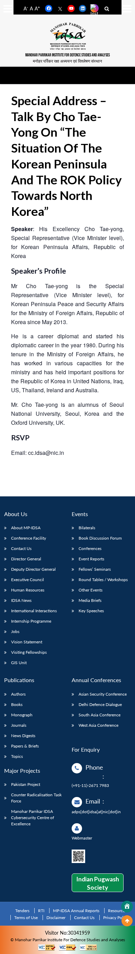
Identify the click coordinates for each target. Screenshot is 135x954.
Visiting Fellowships (29, 652)
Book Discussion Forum (100, 538)
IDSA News (21, 600)
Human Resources (27, 590)
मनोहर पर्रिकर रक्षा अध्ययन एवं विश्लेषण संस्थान (67, 60)
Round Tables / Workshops (103, 579)
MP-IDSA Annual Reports (76, 910)
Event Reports (91, 558)
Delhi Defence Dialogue (100, 704)
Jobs (15, 631)
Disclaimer (55, 917)
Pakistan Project (25, 784)
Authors (18, 694)
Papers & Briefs (25, 746)
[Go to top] (127, 920)
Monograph (22, 714)
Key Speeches (91, 610)
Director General (26, 558)
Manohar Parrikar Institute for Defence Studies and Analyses (67, 55)
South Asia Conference (99, 714)
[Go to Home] (127, 906)
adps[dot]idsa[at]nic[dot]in (96, 811)
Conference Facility (28, 538)
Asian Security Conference (103, 694)
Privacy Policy (115, 917)
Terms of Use (26, 917)
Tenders (22, 910)
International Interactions (34, 610)
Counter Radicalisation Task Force (36, 798)
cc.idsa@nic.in (46, 453)
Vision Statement (26, 641)
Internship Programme (31, 621)
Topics (17, 756)
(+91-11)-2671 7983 (90, 785)
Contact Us (21, 548)
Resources (117, 910)
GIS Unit (19, 662)
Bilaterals (87, 527)
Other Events (90, 590)
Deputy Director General (33, 569)
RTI (41, 910)
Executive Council (27, 579)
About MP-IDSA (25, 527)
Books (16, 704)
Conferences (90, 548)
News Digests (23, 735)
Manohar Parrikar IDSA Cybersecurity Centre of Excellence (32, 817)
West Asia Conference (98, 725)
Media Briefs (90, 600)
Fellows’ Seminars (95, 569)
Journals (18, 725)
